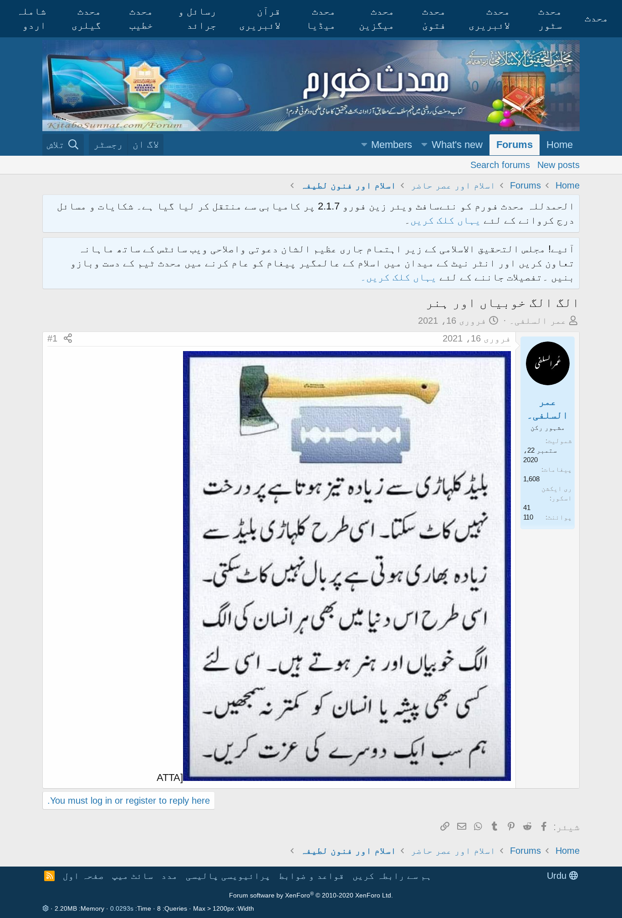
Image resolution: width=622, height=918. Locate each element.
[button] (424, 145)
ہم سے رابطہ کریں (392, 876)
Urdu (558, 876)
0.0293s (121, 908)
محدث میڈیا (321, 18)
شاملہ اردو (31, 18)
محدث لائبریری (489, 18)
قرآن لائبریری (259, 18)
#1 (52, 338)
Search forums (500, 164)
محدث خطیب (141, 18)
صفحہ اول (83, 876)
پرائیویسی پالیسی (228, 876)
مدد (169, 876)
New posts (558, 164)
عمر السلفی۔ (537, 321)
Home (559, 144)
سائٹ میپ (132, 876)
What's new (457, 144)
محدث (596, 18)
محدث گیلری (86, 18)
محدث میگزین (376, 18)
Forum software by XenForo (311, 895)
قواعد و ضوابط (311, 876)
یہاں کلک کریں (445, 220)
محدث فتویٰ (434, 18)
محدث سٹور (550, 18)
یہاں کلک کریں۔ (399, 277)
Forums (514, 144)
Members (391, 144)
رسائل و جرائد (197, 18)
